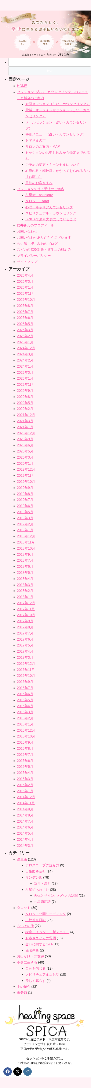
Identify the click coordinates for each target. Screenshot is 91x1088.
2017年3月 (25, 657)
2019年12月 (26, 469)
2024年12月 (26, 348)
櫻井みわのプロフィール (35, 225)
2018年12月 (26, 536)
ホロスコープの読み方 (42, 865)
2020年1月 (25, 463)
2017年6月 (25, 639)
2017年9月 (25, 621)
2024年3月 (25, 354)
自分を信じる (35, 968)
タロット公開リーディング (45, 914)
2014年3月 (25, 845)
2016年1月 (25, 724)
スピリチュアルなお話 (42, 974)
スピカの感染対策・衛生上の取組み (44, 249)
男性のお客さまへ (38, 183)
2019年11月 (26, 475)
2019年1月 (25, 530)
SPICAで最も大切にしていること (50, 219)
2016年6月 (25, 694)
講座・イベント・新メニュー (47, 932)
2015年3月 (25, 779)
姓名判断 (32, 950)
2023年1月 (25, 378)
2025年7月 (25, 312)
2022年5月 (25, 403)
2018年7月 (25, 560)
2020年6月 (25, 445)
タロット (23, 908)
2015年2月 (25, 785)
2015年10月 (26, 736)
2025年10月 (26, 299)
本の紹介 (23, 986)
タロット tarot (37, 201)
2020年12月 (26, 433)
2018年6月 (25, 566)
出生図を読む (35, 871)
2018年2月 (25, 591)
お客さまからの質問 (40, 938)
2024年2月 (25, 360)
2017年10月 (26, 615)
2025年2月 (25, 336)
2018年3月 (25, 585)
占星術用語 (42, 901)
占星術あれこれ (37, 889)
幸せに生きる (27, 962)
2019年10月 (26, 481)
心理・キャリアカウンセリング (49, 207)
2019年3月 (25, 518)
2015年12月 (26, 730)
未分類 (22, 992)
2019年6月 (25, 506)
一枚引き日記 (35, 920)
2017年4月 (25, 651)
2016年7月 (25, 688)
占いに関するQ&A (39, 944)
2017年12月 (26, 603)
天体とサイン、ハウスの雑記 (56, 895)
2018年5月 (25, 572)
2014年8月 (25, 815)
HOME (22, 86)
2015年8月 (25, 748)
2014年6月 (25, 827)
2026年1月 (25, 287)
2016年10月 (26, 675)
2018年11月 (26, 542)
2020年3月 (25, 457)
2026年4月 (25, 275)
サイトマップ (27, 262)
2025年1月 (25, 342)
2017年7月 (25, 633)
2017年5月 (25, 645)
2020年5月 (25, 451)
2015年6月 (25, 761)
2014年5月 (25, 833)
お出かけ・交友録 (30, 956)
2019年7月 (25, 500)
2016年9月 (25, 682)
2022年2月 (25, 409)
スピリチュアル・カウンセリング (50, 213)
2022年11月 (26, 384)
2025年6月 (25, 318)
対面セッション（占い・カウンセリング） (57, 104)
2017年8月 (25, 627)
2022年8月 (25, 397)
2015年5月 (25, 766)
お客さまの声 (35, 140)
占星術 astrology (39, 195)
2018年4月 (25, 579)
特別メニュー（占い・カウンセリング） (55, 134)
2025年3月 (25, 330)
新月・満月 (42, 883)
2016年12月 (26, 663)
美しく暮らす (35, 980)
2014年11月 (26, 803)
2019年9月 (25, 488)
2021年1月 (25, 427)
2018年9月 (25, 554)
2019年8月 (25, 494)
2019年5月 (25, 512)
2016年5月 (25, 700)
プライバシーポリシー (34, 255)
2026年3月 (25, 281)
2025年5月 (25, 324)
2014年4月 (25, 839)
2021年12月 (26, 415)
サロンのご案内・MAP (42, 146)
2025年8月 (25, 306)
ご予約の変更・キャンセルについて (52, 164)
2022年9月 (25, 390)
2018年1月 (25, 597)
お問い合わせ (27, 231)
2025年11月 (26, 293)
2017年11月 (26, 609)
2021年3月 (25, 421)
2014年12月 (26, 797)
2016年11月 (26, 670)
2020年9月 (25, 439)
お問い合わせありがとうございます (44, 237)
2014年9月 (25, 809)
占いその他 (25, 926)
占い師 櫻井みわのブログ (37, 243)
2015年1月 (25, 791)
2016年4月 (25, 706)
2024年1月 (25, 366)
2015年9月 (25, 742)
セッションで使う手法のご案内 (40, 189)
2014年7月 (25, 821)
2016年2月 (25, 718)
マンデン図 (33, 877)
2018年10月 (26, 548)
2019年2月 (25, 524)
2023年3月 (25, 372)
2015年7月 (25, 754)
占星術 (22, 859)
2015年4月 (25, 773)
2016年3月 (25, 712)
